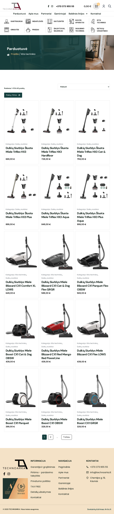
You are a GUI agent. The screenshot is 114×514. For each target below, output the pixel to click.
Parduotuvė (19, 13)
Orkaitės (15, 29)
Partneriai (46, 13)
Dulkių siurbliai (21, 144)
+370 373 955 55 (65, 6)
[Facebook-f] (48, 6)
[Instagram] (52, 6)
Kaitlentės (59, 21)
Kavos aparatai (79, 21)
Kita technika (101, 21)
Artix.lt (108, 509)
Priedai (35, 29)
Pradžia (15, 54)
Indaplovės (37, 21)
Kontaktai (96, 13)
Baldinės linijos (76, 13)
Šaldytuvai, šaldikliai (59, 29)
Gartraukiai (17, 21)
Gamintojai (60, 13)
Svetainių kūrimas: (95, 509)
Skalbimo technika (79, 29)
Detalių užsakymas (102, 29)
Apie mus (33, 13)
